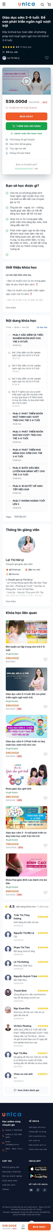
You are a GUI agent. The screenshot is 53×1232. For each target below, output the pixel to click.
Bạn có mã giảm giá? (26, 164)
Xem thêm (11, 307)
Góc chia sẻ (34, 1140)
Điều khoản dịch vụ (37, 1145)
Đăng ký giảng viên (10, 1167)
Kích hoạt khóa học (37, 1136)
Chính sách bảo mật (38, 1149)
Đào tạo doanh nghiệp (12, 1176)
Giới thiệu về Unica (37, 1127)
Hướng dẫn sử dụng (37, 1131)
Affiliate (5, 1189)
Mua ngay (26, 116)
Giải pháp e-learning (11, 1171)
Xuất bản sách (8, 1185)
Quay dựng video (9, 1180)
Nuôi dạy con (20, 516)
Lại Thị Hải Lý (13, 58)
